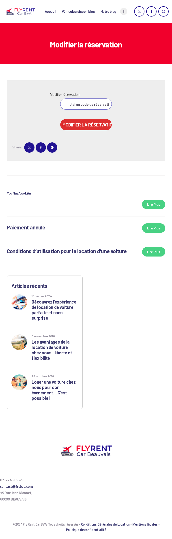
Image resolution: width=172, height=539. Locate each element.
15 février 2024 (42, 296)
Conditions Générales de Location (105, 524)
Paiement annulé (26, 227)
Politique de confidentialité (86, 529)
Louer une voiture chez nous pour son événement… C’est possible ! (53, 390)
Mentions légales (145, 524)
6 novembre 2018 (43, 336)
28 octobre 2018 (43, 376)
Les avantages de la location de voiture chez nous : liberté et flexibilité (52, 350)
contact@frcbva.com (16, 486)
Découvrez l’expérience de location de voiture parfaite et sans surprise (54, 310)
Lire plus (153, 204)
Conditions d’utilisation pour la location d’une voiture (67, 251)
